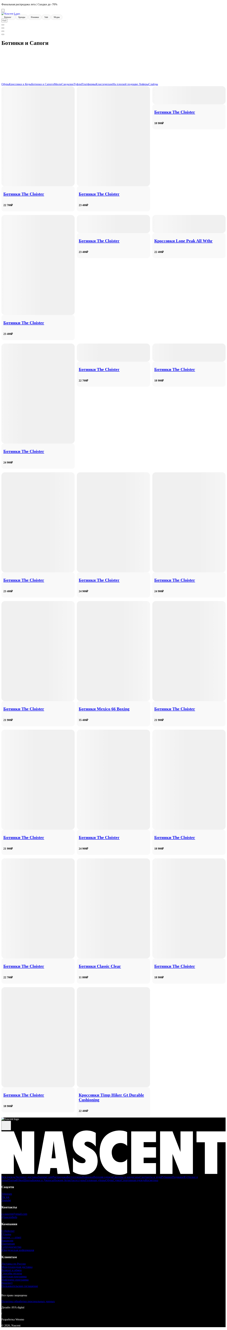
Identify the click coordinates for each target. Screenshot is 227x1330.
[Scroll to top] (6, 1125)
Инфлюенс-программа (15, 1279)
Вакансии (7, 1240)
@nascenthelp (9, 1217)
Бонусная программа (14, 1276)
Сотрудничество (11, 1246)
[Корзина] (2, 34)
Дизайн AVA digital (12, 1307)
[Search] (2, 24)
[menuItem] (2, 28)
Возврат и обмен (11, 1270)
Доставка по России (13, 1263)
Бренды (21, 17)
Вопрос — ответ (11, 1237)
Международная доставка (16, 1266)
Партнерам (8, 1243)
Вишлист (7, 1282)
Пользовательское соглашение (19, 1286)
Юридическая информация (17, 1250)
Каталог (8, 17)
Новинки (35, 17)
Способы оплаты (11, 1273)
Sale (46, 17)
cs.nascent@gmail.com (14, 1213)
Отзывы (6, 1234)
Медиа (57, 17)
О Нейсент (8, 1230)
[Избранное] (2, 31)
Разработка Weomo (12, 1319)
